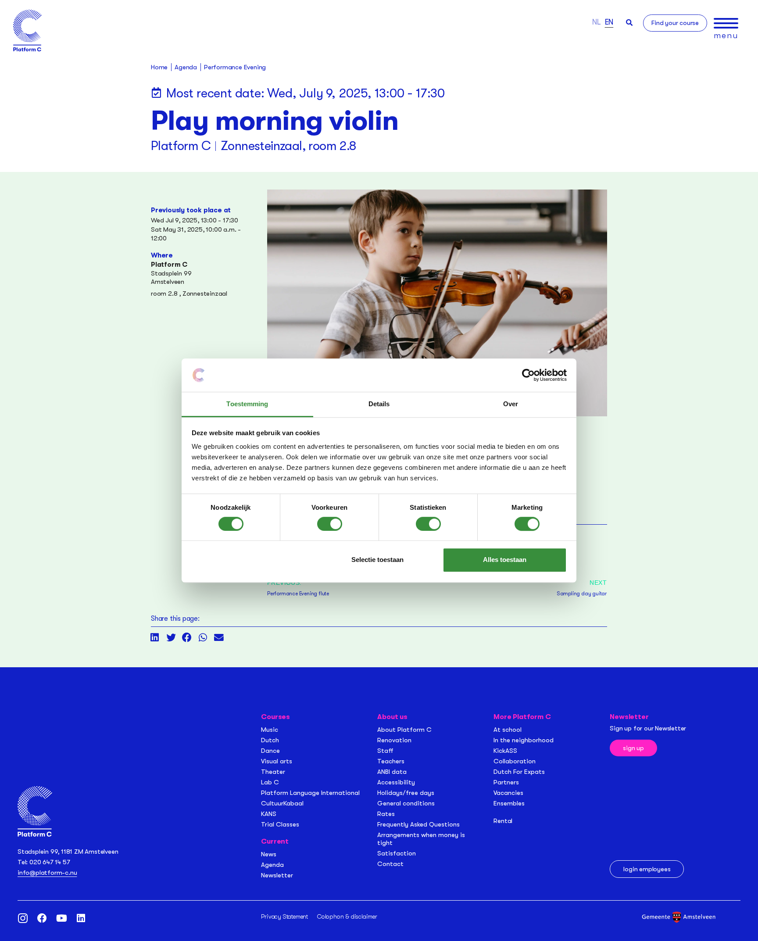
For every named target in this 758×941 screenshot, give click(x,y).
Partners (506, 782)
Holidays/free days (405, 793)
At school (507, 729)
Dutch (270, 740)
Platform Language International (310, 793)
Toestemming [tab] (247, 404)
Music (269, 729)
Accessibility (396, 782)
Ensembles (509, 803)
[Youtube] (61, 918)
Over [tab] (510, 404)
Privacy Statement (284, 916)
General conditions (406, 803)
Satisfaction (396, 853)
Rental (502, 821)
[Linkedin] (80, 918)
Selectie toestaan (377, 559)
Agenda (272, 865)
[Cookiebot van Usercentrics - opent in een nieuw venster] (528, 375)
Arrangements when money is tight (421, 839)
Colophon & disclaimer (347, 916)
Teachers (390, 761)
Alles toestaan (504, 559)
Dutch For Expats (519, 772)
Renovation (394, 740)
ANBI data (392, 772)
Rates (386, 814)
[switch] (329, 524)
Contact (390, 864)
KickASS (505, 751)
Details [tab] (379, 404)
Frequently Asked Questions (418, 824)
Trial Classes (280, 824)
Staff (385, 751)
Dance (270, 751)
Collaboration (514, 761)
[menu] (726, 23)
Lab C (270, 782)
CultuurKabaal (282, 803)
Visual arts (276, 761)
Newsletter (277, 875)
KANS (268, 814)
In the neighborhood (523, 740)
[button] (629, 22)
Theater (273, 772)
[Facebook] (42, 918)
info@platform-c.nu (47, 873)
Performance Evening (235, 67)
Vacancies (508, 793)
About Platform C (404, 729)
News (268, 854)
